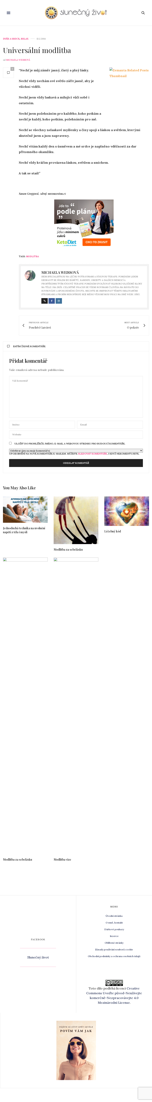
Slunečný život (38, 957)
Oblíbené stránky (114, 942)
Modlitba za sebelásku (68, 549)
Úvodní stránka (114, 915)
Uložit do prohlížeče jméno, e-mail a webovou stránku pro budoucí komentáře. (69, 443)
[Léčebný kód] (126, 511)
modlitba (32, 256)
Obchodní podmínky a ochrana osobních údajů (114, 956)
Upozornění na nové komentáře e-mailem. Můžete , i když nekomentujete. (74, 453)
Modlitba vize (62, 859)
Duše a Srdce (11, 39)
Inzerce (114, 936)
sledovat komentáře (92, 453)
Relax (24, 39)
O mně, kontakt (114, 922)
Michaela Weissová (18, 60)
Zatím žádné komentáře (29, 346)
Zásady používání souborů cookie (114, 949)
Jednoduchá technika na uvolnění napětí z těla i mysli (24, 530)
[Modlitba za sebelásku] (76, 520)
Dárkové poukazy (114, 929)
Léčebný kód (112, 531)
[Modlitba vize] (76, 706)
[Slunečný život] (76, 13)
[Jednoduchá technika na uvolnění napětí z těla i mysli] (25, 509)
